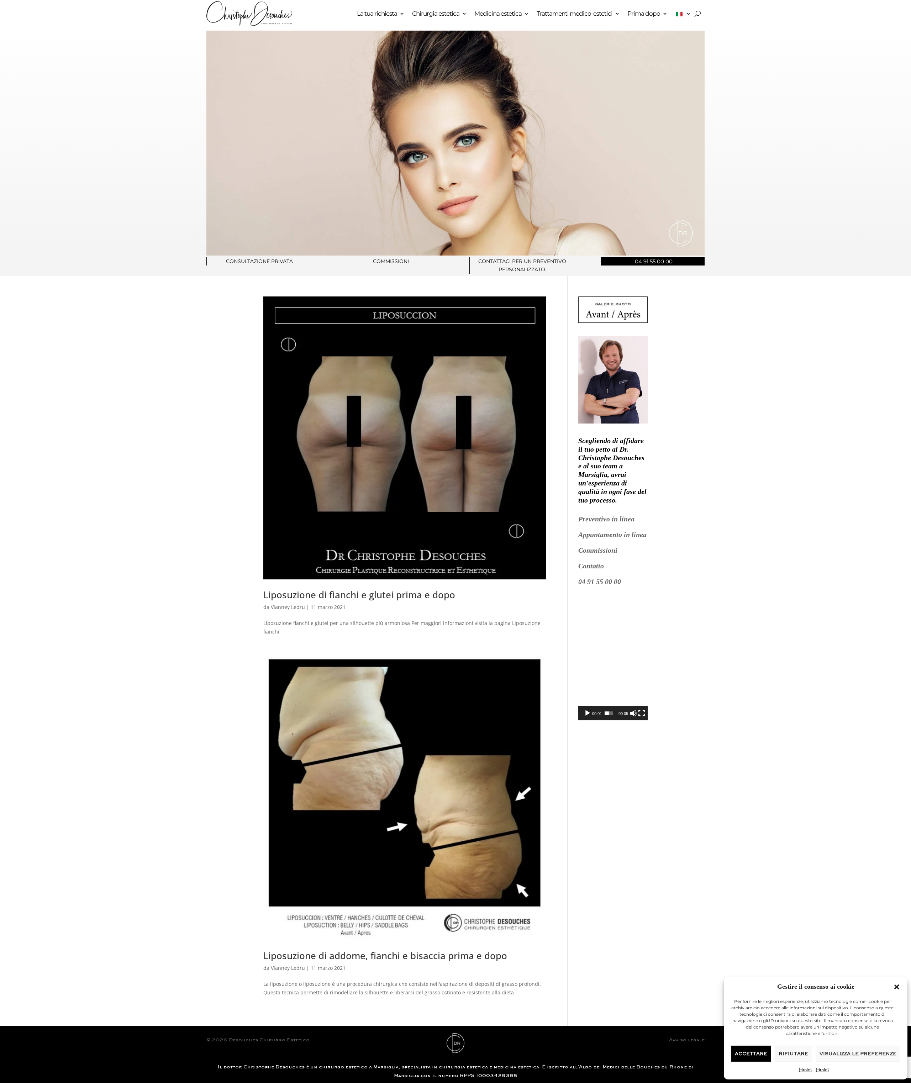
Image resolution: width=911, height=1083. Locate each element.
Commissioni (597, 550)
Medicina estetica (498, 13)
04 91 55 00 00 (599, 581)
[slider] (609, 713)
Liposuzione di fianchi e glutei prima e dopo (359, 594)
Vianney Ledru (288, 607)
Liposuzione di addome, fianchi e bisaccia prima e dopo (385, 955)
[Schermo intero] (641, 713)
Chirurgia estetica (435, 13)
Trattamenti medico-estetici (574, 13)
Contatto (591, 566)
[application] (613, 658)
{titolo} (805, 1070)
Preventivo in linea (606, 519)
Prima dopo (643, 13)
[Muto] (633, 713)
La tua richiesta (377, 13)
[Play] (587, 713)
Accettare (751, 1053)
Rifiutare (793, 1053)
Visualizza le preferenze (858, 1053)
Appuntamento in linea (612, 534)
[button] (896, 986)
